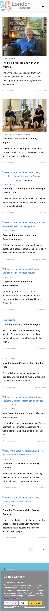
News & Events (8, 58)
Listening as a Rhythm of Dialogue (21, 324)
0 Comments (9, 90)
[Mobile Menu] (43, 6)
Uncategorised (23, 134)
